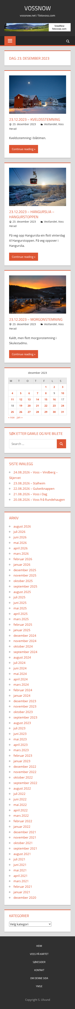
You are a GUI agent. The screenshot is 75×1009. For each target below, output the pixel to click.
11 (12, 399)
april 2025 (20, 614)
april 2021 (20, 876)
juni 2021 (20, 865)
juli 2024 (19, 663)
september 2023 (25, 717)
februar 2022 (22, 821)
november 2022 (24, 772)
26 (20, 412)
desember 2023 (24, 701)
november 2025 (24, 575)
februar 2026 (22, 559)
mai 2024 (20, 674)
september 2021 (25, 848)
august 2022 (22, 788)
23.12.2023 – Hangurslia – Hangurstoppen (31, 214)
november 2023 (24, 706)
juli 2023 (19, 728)
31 (62, 412)
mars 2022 (21, 815)
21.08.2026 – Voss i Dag (30, 494)
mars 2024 (21, 684)
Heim (39, 946)
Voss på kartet (39, 954)
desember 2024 (24, 635)
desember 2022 (24, 766)
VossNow (37, 8)
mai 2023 (20, 739)
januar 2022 (21, 826)
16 (54, 399)
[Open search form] (68, 41)
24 (62, 405)
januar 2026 (21, 564)
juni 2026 (20, 537)
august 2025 (22, 592)
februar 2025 (22, 624)
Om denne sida (39, 978)
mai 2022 (20, 805)
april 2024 (20, 679)
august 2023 (22, 723)
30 (54, 412)
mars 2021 (21, 881)
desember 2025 (24, 570)
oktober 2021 (23, 843)
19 (20, 405)
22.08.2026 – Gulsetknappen (33, 488)
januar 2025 (21, 630)
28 (37, 412)
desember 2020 (24, 897)
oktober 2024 (23, 646)
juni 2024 (20, 668)
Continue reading (22, 149)
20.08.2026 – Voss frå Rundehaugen (39, 499)
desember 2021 (24, 832)
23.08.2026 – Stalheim (29, 483)
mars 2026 (21, 553)
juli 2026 (19, 532)
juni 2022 (20, 799)
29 (45, 412)
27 (29, 412)
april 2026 (20, 548)
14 (37, 399)
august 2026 (22, 526)
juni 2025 (20, 603)
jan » (20, 417)
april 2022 (20, 810)
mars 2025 (21, 619)
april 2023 (20, 745)
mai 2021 (20, 870)
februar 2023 (22, 755)
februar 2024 (22, 690)
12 (20, 399)
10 (62, 393)
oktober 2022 (23, 777)
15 (45, 399)
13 (29, 399)
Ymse (39, 986)
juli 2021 (19, 859)
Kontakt (39, 970)
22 (45, 405)
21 (37, 405)
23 (54, 405)
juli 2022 (19, 794)
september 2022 (25, 783)
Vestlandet (50, 124)
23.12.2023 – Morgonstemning (35, 319)
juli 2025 (19, 597)
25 (12, 412)
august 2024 (22, 657)
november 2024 (24, 641)
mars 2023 (21, 750)
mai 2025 (20, 608)
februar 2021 (22, 886)
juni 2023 (20, 734)
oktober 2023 (23, 712)
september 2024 (25, 652)
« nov (11, 417)
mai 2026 (20, 543)
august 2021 (22, 854)
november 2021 (24, 837)
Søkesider (39, 962)
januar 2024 (21, 695)
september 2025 (25, 586)
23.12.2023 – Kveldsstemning (34, 119)
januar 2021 (21, 892)
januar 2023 (21, 761)
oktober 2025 (23, 581)
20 (29, 405)
